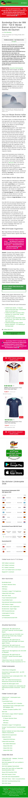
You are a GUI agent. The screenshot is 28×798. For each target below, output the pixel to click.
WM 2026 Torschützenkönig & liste (11, 781)
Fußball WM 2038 (7, 750)
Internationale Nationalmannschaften (11, 602)
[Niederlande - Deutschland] (14, 497)
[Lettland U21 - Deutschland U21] (14, 546)
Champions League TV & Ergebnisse (11, 591)
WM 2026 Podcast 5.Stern (9, 774)
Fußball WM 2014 (8, 329)
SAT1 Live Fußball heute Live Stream (11, 569)
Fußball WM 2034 (7, 748)
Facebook (4, 794)
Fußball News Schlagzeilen (9, 670)
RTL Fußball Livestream (8, 567)
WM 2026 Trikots (6, 595)
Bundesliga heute (6, 582)
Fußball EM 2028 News (9, 739)
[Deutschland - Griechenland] (14, 502)
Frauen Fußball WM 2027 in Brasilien (12, 703)
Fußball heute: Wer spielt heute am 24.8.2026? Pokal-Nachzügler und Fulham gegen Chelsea (13, 641)
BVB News (4, 586)
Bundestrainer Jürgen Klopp (9, 608)
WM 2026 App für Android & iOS (15, 792)
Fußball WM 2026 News (8, 593)
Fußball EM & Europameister (9, 735)
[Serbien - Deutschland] (14, 516)
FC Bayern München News (9, 584)
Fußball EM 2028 (6, 737)
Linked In (21, 794)
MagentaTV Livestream (8, 572)
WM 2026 (4, 711)
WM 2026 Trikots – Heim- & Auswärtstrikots (13, 779)
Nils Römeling (20, 789)
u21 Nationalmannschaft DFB (9, 617)
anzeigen (14, 41)
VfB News (4, 589)
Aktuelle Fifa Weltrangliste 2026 (10, 683)
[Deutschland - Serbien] (14, 506)
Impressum (5, 791)
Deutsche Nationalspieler (16, 68)
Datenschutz (12, 791)
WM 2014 (11, 162)
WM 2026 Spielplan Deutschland (10, 766)
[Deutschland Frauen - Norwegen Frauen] (14, 531)
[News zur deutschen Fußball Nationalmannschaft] (9, 3)
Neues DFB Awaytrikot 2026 (9, 772)
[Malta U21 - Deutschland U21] (14, 551)
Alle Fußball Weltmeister (9, 743)
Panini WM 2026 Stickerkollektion (10, 776)
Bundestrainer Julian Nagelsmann (11, 606)
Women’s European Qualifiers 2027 (12, 709)
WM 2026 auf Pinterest (12, 794)
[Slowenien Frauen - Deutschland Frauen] (14, 536)
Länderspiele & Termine (8, 613)
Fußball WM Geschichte (8, 741)
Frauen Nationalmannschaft (9, 597)
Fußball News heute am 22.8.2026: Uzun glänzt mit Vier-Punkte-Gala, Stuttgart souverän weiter (12, 636)
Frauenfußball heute (7, 600)
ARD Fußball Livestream (8, 563)
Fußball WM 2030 (7, 746)
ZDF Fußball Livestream (8, 565)
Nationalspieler (6, 615)
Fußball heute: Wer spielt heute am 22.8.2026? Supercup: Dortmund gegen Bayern (12, 630)
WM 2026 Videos (6, 783)
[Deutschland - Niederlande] (14, 521)
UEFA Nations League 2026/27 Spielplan (12, 714)
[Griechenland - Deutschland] (14, 511)
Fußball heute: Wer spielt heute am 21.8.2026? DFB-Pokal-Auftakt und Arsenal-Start (13, 647)
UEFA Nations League (7, 604)
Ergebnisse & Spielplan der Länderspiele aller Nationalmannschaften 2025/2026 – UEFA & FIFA (14, 687)
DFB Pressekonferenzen (8, 611)
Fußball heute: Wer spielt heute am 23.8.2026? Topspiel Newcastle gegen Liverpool (12, 656)
